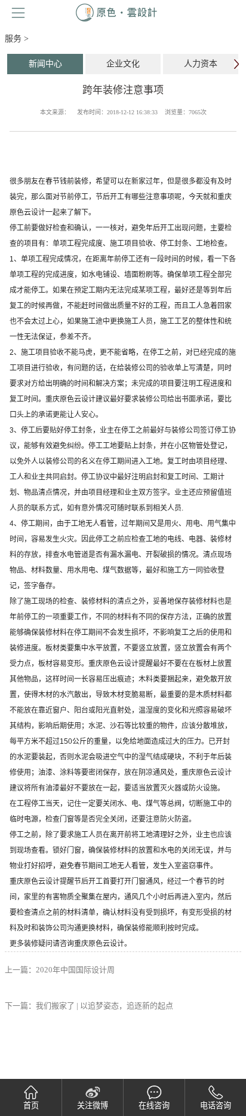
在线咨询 (154, 1105)
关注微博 (92, 1105)
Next (236, 64)
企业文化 (123, 63)
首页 (31, 1105)
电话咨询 (215, 1105)
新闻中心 (45, 63)
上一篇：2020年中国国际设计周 (60, 969)
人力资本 (200, 63)
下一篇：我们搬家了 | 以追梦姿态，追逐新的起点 (89, 1005)
